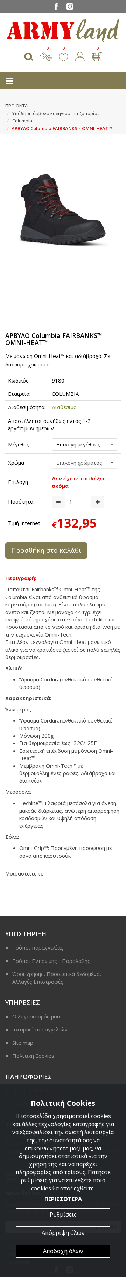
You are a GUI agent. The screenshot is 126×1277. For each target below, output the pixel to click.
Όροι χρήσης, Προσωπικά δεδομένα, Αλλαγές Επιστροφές (56, 977)
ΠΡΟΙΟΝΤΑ (16, 105)
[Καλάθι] (96, 55)
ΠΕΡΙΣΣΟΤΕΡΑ (63, 1199)
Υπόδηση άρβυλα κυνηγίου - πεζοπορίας (55, 113)
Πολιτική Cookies (33, 1055)
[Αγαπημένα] (63, 55)
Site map (22, 1042)
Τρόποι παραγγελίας (37, 947)
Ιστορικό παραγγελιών (40, 1029)
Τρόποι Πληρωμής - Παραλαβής (51, 960)
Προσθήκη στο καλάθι (46, 550)
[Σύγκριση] (46, 55)
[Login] (80, 55)
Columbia (22, 121)
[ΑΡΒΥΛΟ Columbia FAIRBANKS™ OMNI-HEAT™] (63, 205)
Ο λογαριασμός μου (36, 1016)
